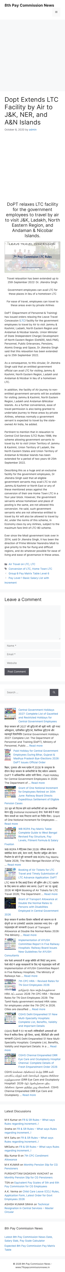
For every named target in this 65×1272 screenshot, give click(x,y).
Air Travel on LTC (19, 564)
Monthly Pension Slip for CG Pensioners (29, 1177)
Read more (36, 745)
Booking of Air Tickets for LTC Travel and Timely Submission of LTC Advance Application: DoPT (38, 873)
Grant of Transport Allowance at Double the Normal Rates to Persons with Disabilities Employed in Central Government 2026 (31, 907)
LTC (22, 320)
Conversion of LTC (20, 568)
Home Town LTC (42, 568)
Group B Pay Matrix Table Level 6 (29, 573)
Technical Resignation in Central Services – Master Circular (29, 1208)
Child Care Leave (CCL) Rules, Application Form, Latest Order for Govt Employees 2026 (32, 1195)
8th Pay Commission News (29, 5)
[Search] (54, 692)
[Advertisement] (32, 52)
